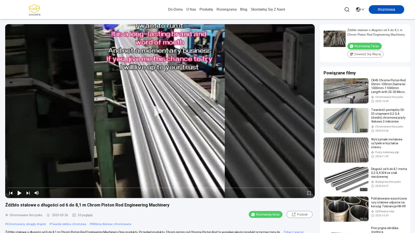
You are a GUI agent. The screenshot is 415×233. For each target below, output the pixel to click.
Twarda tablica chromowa (68, 224)
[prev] (10, 193)
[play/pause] (19, 193)
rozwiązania (227, 9)
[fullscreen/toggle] (309, 193)
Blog (243, 9)
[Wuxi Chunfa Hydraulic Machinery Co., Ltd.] (34, 9)
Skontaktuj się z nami (268, 9)
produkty (206, 9)
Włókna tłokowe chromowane (111, 224)
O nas (191, 9)
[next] (28, 193)
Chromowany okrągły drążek (26, 224)
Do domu (175, 9)
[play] (160, 111)
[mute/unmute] (36, 193)
